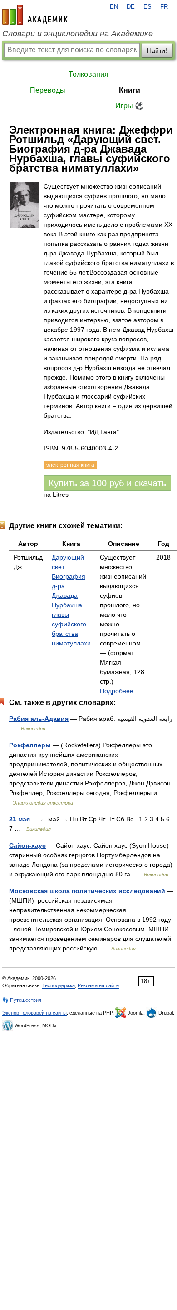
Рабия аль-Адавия (39, 718)
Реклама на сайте (98, 985)
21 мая (19, 819)
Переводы (47, 90)
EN (114, 7)
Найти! (157, 50)
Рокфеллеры (30, 745)
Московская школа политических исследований (87, 891)
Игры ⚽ (129, 106)
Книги (129, 90)
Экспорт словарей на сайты (34, 1012)
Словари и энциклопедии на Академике (77, 33)
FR (164, 7)
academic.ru (35, 15)
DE (131, 7)
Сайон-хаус (27, 845)
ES (147, 7)
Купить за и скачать (107, 483)
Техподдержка (58, 985)
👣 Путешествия (21, 1000)
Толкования (88, 74)
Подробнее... (119, 691)
